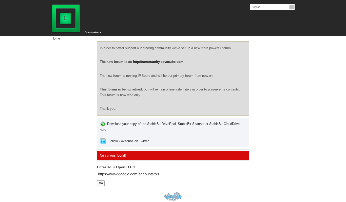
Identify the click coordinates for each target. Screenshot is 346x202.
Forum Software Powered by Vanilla (173, 196)
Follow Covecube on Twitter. (128, 141)
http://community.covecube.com (158, 62)
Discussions (93, 32)
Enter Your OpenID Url (116, 167)
